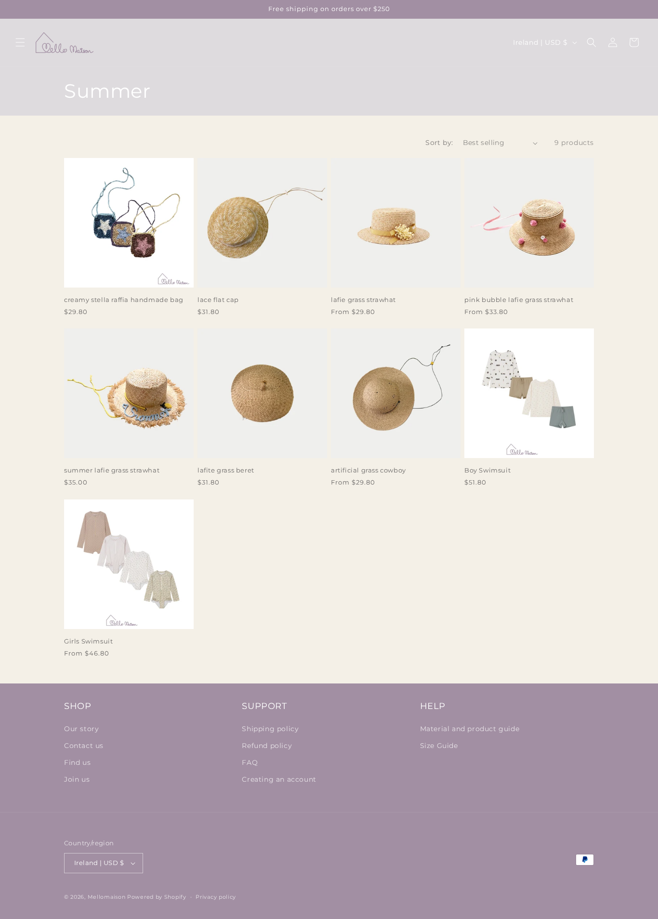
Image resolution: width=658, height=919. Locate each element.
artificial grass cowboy (368, 470)
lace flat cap (218, 299)
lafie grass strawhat (363, 299)
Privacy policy (216, 896)
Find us (77, 762)
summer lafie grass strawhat (111, 470)
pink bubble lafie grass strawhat (518, 299)
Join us (77, 779)
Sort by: (439, 142)
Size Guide (439, 745)
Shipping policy (270, 728)
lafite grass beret (225, 470)
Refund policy (267, 745)
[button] (20, 42)
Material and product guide (470, 728)
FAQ (250, 762)
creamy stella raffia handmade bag (124, 299)
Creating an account (279, 779)
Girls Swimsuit (88, 641)
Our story (81, 728)
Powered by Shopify (156, 896)
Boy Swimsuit (487, 470)
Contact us (84, 745)
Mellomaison (107, 896)
